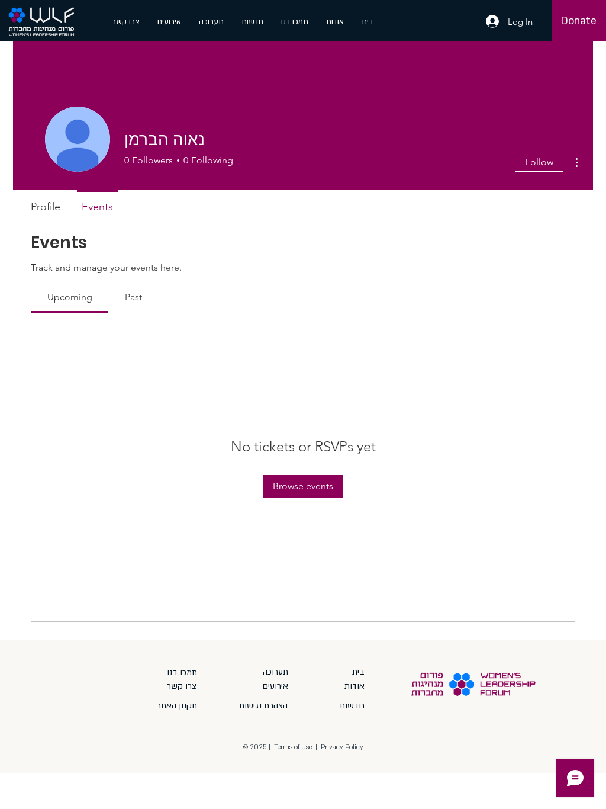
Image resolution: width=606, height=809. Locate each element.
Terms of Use (293, 747)
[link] (69, 297)
